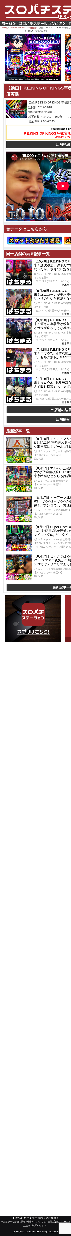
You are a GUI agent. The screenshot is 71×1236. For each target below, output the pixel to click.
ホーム (5, 28)
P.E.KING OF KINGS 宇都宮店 (23, 28)
